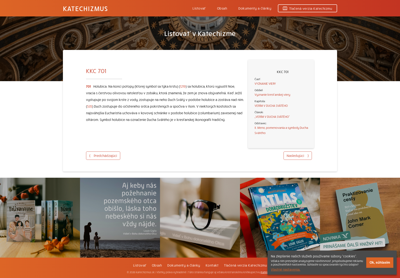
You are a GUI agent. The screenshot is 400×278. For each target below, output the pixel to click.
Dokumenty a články (254, 8)
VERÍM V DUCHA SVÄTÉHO (271, 105)
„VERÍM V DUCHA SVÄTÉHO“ (272, 116)
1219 (183, 86)
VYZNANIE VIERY (265, 83)
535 (89, 106)
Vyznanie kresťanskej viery (272, 94)
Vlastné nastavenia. (285, 269)
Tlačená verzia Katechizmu (310, 8)
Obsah (222, 8)
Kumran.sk (267, 272)
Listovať (199, 8)
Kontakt (212, 265)
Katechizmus (85, 8)
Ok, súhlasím (380, 262)
